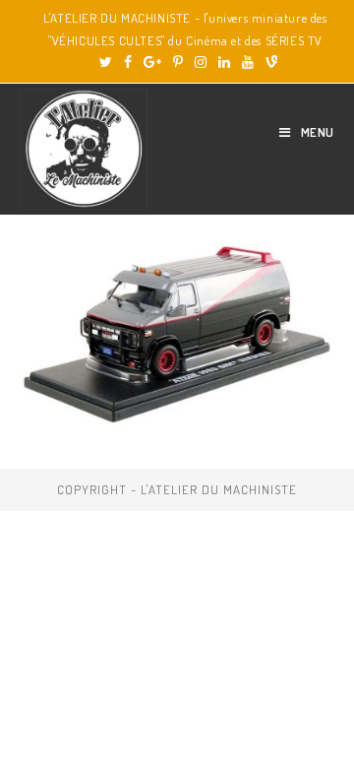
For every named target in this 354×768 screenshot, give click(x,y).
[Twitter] (105, 62)
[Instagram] (200, 62)
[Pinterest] (178, 62)
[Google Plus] (152, 62)
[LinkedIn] (224, 62)
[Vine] (268, 62)
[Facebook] (128, 62)
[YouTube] (248, 62)
